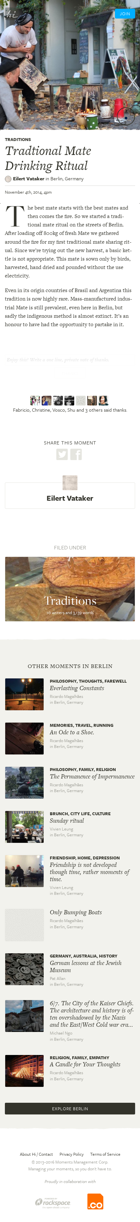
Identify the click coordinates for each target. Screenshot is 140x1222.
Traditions (18, 139)
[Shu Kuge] (70, 400)
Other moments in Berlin (70, 666)
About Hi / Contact (36, 1154)
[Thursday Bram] (81, 400)
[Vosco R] (58, 400)
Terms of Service (105, 1154)
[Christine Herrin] (47, 400)
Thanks (70, 373)
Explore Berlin (70, 1108)
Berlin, (67, 178)
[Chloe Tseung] (104, 400)
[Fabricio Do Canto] (36, 400)
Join (125, 13)
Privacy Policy (72, 1154)
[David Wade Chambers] (93, 400)
